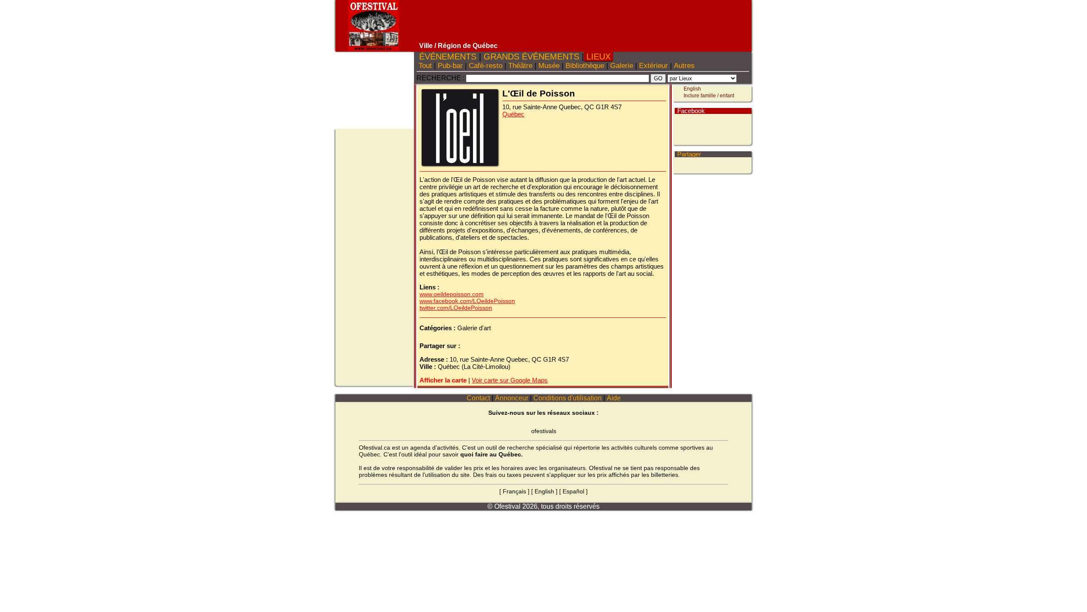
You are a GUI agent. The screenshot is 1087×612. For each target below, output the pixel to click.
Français (514, 491)
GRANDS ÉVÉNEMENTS (531, 56)
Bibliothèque (584, 66)
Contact (478, 398)
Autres (684, 66)
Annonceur (511, 398)
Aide (613, 398)
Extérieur (653, 66)
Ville (426, 45)
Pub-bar (450, 66)
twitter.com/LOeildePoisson (456, 307)
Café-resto (485, 66)
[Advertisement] (583, 21)
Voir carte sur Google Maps (510, 380)
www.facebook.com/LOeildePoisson (467, 301)
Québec (513, 114)
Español (573, 491)
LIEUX (598, 56)
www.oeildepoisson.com (452, 294)
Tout (425, 66)
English (692, 89)
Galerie (621, 66)
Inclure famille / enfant (709, 96)
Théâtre (520, 66)
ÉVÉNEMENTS (448, 56)
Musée (549, 66)
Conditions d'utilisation (567, 398)
